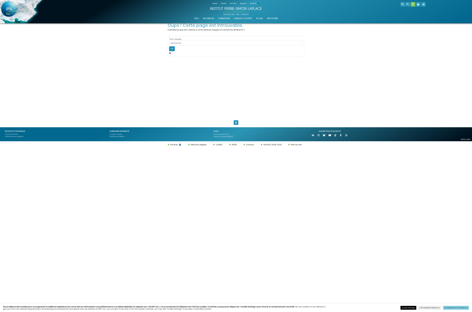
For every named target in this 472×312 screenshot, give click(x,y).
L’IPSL (196, 18)
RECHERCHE (208, 18)
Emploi (223, 3)
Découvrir (272, 18)
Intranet (253, 3)
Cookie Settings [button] (408, 308)
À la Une (233, 3)
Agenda (243, 3)
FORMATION (224, 18)
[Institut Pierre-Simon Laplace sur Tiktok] (335, 136)
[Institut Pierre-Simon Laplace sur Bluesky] (324, 136)
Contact (250, 144)
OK (172, 48)
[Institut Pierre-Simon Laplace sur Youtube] (330, 136)
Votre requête (175, 39)
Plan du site (296, 144)
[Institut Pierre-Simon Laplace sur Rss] (346, 136)
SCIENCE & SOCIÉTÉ (243, 18)
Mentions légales (199, 144)
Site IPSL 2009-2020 (272, 144)
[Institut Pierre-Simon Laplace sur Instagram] (318, 136)
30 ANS (259, 18)
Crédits (219, 144)
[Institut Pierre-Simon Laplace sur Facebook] (341, 136)
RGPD (234, 144)
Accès (214, 3)
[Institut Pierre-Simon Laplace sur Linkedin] (313, 136)
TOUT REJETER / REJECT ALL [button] (430, 308)
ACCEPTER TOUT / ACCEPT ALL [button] (456, 308)
